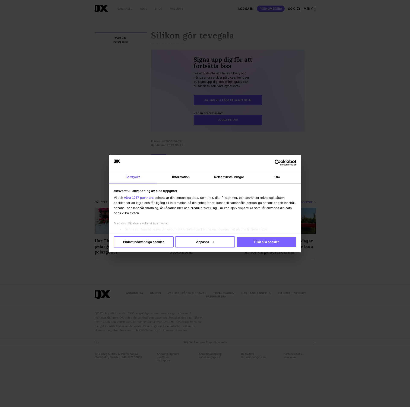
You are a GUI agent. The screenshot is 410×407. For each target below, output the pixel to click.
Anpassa (202, 242)
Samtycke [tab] (133, 177)
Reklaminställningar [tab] (229, 177)
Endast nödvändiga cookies (143, 242)
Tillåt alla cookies (266, 242)
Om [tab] (277, 177)
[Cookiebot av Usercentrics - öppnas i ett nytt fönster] (277, 163)
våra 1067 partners (139, 197)
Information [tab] (181, 177)
